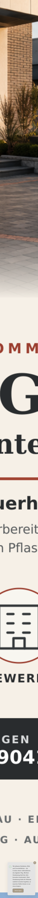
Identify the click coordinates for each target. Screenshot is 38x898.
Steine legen (18, 890)
